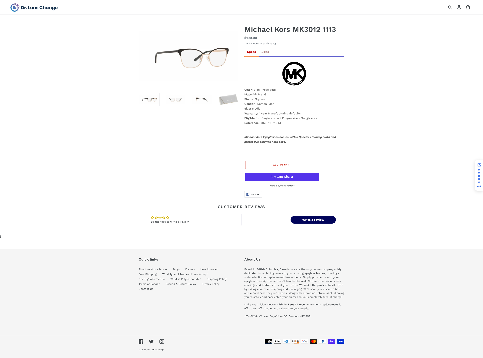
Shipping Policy (217, 279)
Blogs (176, 269)
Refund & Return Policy (181, 283)
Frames (190, 269)
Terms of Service (149, 283)
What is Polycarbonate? (185, 279)
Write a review (313, 220)
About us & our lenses (153, 269)
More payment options (282, 185)
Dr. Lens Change (155, 349)
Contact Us (146, 288)
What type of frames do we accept (185, 274)
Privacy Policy (210, 283)
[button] (479, 175)
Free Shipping (148, 274)
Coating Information (152, 279)
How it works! (209, 269)
